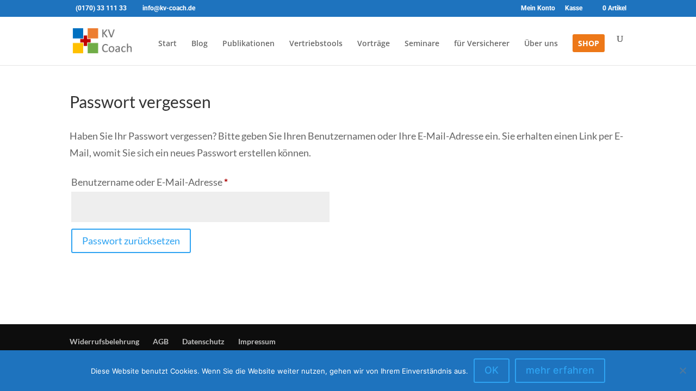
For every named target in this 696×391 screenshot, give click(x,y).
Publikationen (248, 44)
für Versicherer (481, 44)
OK (491, 370)
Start (167, 44)
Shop (588, 44)
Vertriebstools (316, 44)
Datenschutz (203, 341)
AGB (161, 341)
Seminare (422, 44)
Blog (199, 44)
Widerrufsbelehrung (104, 341)
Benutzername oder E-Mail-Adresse (174, 181)
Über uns (541, 44)
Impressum (257, 341)
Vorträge (373, 44)
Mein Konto (538, 8)
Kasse (573, 8)
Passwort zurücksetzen (131, 241)
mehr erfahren (560, 370)
